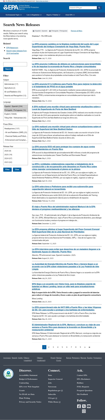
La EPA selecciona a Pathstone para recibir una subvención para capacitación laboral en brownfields (62, 188)
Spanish (14, 358)
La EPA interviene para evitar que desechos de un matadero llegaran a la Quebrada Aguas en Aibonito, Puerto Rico (66, 250)
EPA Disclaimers (83, 379)
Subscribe (52, 394)
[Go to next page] (85, 347)
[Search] (99, 7)
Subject (6, 80)
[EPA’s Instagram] (84, 411)
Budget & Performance (28, 379)
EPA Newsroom (12, 48)
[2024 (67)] (16, 158)
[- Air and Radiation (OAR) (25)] (16, 132)
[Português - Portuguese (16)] (16, 110)
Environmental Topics (13, 14)
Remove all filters (76, 31)
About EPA (69, 14)
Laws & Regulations (33, 14)
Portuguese (76, 358)
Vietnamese (97, 358)
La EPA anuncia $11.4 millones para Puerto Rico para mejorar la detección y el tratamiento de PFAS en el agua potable (67, 85)
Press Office (7, 124)
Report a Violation (52, 14)
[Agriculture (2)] (16, 88)
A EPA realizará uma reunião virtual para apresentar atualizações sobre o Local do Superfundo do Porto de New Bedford (66, 108)
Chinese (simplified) (28, 359)
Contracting (24, 383)
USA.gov (51, 398)
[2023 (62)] (16, 162)
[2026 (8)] (16, 151)
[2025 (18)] (16, 155)
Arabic (20, 358)
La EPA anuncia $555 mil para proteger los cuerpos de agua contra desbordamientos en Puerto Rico (63, 148)
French (53, 358)
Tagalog (89, 358)
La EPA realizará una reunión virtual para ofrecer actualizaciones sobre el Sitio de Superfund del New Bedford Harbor (66, 128)
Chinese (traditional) (41, 359)
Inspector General (55, 379)
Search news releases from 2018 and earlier (16, 52)
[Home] (21, 7)
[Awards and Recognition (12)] (16, 96)
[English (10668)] (16, 114)
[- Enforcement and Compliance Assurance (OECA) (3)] (16, 140)
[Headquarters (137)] (16, 129)
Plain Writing (24, 398)
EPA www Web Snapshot (29, 387)
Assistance (7, 358)
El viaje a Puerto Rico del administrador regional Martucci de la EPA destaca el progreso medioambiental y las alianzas (63, 208)
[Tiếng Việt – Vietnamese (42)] (16, 118)
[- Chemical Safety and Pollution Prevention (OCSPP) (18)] (16, 136)
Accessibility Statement (28, 375)
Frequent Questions (84, 390)
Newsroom (52, 387)
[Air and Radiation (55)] (16, 92)
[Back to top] (99, 414)
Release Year (8, 146)
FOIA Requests (83, 387)
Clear (17, 169)
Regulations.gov (54, 390)
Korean (68, 358)
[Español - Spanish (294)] (16, 106)
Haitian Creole (59, 359)
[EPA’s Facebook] (79, 406)
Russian (83, 358)
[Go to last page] (89, 347)
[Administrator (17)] (16, 84)
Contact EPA (82, 375)
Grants (22, 390)
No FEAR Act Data (26, 394)
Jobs (50, 383)
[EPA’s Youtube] (89, 406)
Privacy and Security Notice (30, 402)
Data (50, 375)
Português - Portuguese (59, 31)
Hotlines (80, 383)
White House (53, 402)
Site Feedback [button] (82, 394)
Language (7, 102)
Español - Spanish (41, 31)
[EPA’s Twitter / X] (84, 406)
